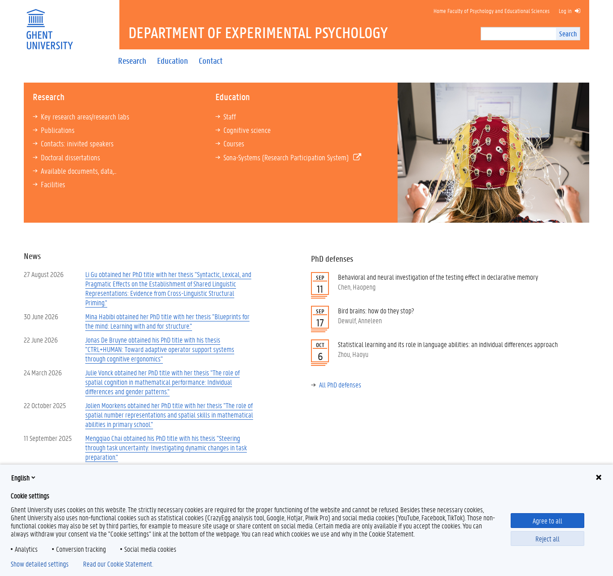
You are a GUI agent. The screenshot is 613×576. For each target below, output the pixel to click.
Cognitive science (247, 130)
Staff (229, 116)
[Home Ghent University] (49, 23)
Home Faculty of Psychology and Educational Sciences (491, 10)
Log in (565, 10)
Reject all (547, 538)
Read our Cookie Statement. (118, 563)
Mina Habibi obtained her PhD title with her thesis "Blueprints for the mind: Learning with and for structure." (167, 321)
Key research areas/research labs (85, 116)
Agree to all (547, 520)
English (20, 477)
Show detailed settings (40, 563)
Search (568, 33)
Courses (233, 143)
